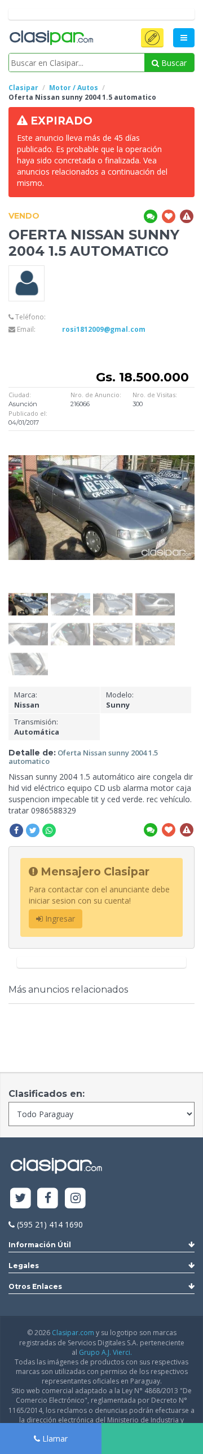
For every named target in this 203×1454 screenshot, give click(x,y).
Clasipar (23, 87)
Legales (23, 1265)
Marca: (26, 700)
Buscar (173, 62)
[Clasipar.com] (50, 38)
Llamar (54, 1438)
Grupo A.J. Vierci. (105, 1352)
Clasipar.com (73, 1332)
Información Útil (39, 1244)
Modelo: (120, 700)
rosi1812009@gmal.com (103, 329)
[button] (152, 37)
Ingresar (59, 918)
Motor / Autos (73, 87)
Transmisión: (36, 727)
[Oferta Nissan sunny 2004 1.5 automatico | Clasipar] (28, 596)
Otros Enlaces (35, 1286)
